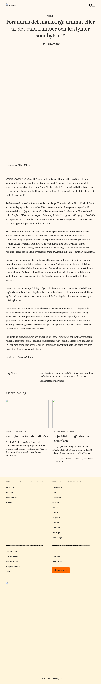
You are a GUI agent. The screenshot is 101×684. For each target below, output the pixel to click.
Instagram (57, 561)
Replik (55, 512)
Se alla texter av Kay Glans (52, 381)
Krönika (50, 15)
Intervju (56, 532)
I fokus (55, 522)
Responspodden (13, 566)
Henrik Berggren (67, 431)
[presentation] (27, 414)
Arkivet (9, 571)
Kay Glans (55, 43)
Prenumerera (12, 556)
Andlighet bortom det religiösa (27, 436)
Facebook (56, 556)
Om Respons (11, 551)
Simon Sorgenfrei (20, 431)
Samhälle (10, 487)
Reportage (57, 537)
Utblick (55, 502)
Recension (56, 431)
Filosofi (9, 502)
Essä (54, 492)
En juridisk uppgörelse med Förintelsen (71, 438)
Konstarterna (12, 497)
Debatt (55, 507)
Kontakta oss (12, 561)
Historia (9, 492)
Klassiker (9, 431)
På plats (56, 517)
